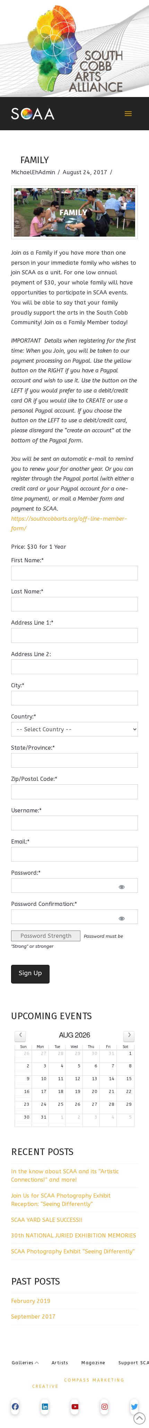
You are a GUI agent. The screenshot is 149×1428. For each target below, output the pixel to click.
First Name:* (27, 560)
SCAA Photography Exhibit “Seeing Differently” (73, 1251)
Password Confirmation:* (44, 904)
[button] (128, 113)
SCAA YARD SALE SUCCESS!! (46, 1220)
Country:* (23, 716)
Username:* (26, 810)
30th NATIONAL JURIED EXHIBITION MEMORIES (73, 1235)
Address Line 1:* (32, 622)
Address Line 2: (31, 654)
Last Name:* (27, 591)
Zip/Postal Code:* (34, 779)
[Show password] (123, 887)
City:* (17, 685)
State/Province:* (33, 747)
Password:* (26, 873)
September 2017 (33, 1316)
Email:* (20, 841)
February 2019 (31, 1301)
